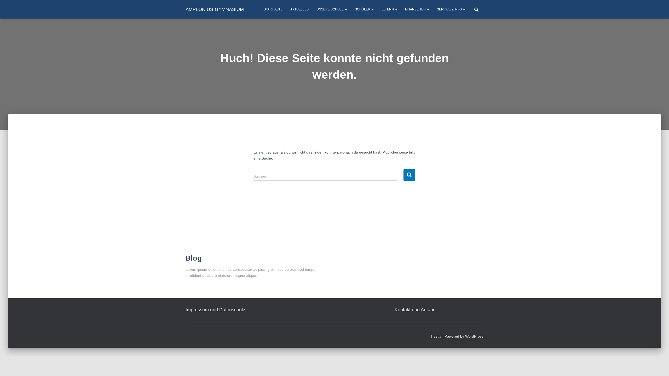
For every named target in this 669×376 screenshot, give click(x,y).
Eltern (388, 9)
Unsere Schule (330, 9)
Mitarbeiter (415, 9)
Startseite (273, 9)
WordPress (474, 336)
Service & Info (450, 9)
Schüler (363, 9)
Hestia (436, 336)
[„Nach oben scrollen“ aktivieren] (658, 365)
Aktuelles (299, 9)
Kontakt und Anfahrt (415, 309)
